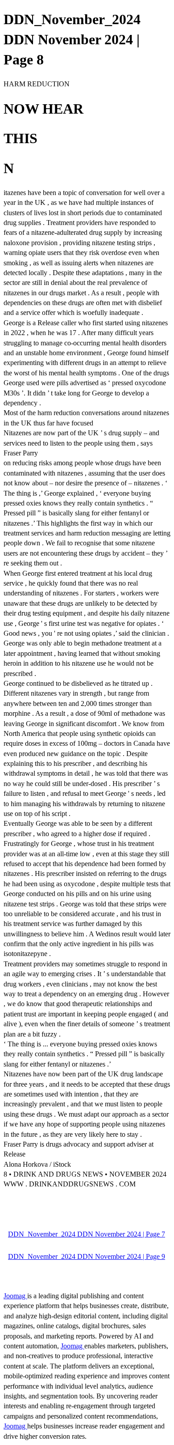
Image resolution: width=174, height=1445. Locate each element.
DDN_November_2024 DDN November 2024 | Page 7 (86, 1234)
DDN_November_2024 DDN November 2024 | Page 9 (86, 1256)
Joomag (15, 1296)
